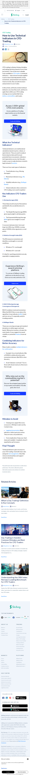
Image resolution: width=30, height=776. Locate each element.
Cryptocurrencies (5, 666)
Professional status (20, 646)
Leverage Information (21, 637)
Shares (2, 660)
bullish (20, 314)
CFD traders (16, 73)
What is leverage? (20, 644)
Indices (2, 662)
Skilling (3, 19)
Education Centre (20, 650)
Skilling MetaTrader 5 (20, 666)
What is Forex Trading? (21, 640)
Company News (4, 635)
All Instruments (19, 629)
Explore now (15, 283)
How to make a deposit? (6, 678)
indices (4, 96)
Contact (3, 631)
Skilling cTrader (19, 660)
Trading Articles (19, 648)
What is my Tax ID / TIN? (6, 684)
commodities (11, 96)
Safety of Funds (4, 633)
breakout (18, 334)
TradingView (19, 662)
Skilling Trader (19, 658)
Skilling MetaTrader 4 (20, 664)
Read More (4, 517)
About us (3, 627)
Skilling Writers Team (8, 44)
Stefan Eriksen (6, 506)
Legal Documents (5, 687)
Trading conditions (20, 642)
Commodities (4, 664)
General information (5, 685)
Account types (19, 627)
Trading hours (19, 631)
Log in (27, 15)
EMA (5, 219)
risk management (13, 454)
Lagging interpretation (13, 430)
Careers (3, 629)
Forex (2, 658)
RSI (24, 177)
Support (18, 10)
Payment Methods (5, 676)
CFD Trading (11, 19)
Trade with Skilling (15, 121)
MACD (6, 179)
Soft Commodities (5, 668)
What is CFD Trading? (20, 638)
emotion (14, 163)
